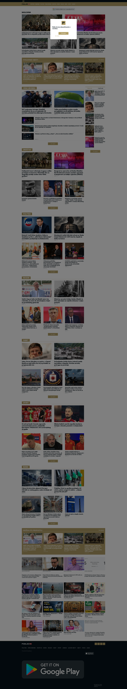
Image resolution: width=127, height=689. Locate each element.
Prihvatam (63, 33)
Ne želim (57, 36)
